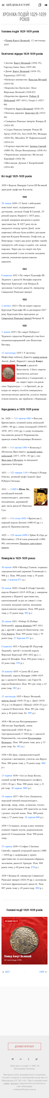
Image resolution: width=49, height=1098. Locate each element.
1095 (14, 489)
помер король (40, 357)
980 (38, 817)
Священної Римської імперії (16, 318)
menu (3, 5)
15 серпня (6, 846)
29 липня (6, 203)
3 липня (5, 331)
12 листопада (8, 352)
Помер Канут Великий (17, 40)
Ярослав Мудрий (37, 79)
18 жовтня (7, 671)
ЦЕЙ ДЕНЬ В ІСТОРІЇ (18, 4)
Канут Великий (22, 62)
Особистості (11, 921)
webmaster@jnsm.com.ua (24, 1089)
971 (20, 579)
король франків (23, 625)
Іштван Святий (38, 146)
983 (19, 746)
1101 (25, 472)
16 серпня (30, 817)
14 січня (16, 518)
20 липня (6, 621)
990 (37, 888)
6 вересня (6, 275)
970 (18, 663)
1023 (7, 971)
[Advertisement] (24, 1010)
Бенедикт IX (32, 112)
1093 (28, 418)
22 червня (17, 472)
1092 (23, 518)
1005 (25, 788)
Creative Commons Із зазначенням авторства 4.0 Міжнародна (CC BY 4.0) (25, 1079)
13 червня (6, 775)
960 (43, 763)
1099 (24, 535)
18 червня (6, 796)
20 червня (16, 788)
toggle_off (46, 5)
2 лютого (6, 305)
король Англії (8, 700)
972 (28, 638)
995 (26, 613)
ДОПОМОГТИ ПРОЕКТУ (24, 1046)
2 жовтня (12, 579)
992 (15, 688)
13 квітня (21, 418)
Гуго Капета (7, 633)
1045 (41, 971)
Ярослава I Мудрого (12, 460)
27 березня (19, 638)
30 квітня (6, 567)
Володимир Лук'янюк (24, 1068)
